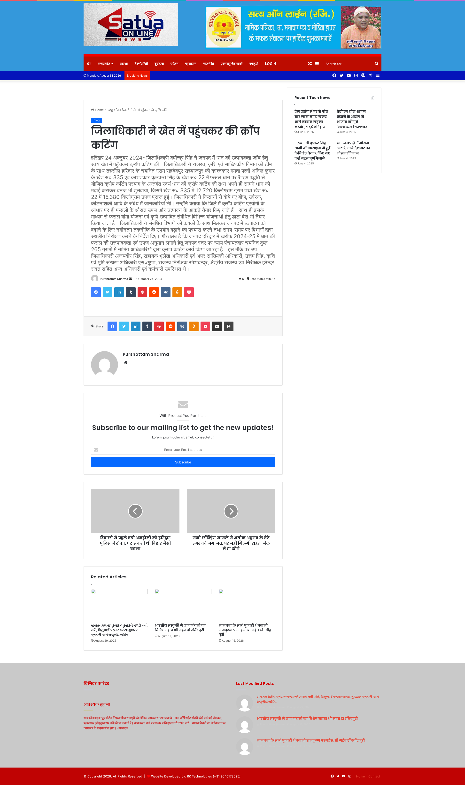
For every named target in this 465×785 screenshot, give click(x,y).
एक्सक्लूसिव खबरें (232, 63)
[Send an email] (130, 279)
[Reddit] (154, 292)
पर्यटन (174, 63)
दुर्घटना (159, 63)
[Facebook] (96, 292)
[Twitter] (107, 292)
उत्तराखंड (104, 63)
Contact (374, 776)
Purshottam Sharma (114, 279)
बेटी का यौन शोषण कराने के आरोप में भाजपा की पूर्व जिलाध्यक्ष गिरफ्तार (352, 119)
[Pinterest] (142, 292)
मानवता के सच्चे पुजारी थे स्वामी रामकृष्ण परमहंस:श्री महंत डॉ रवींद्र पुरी (245, 630)
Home (99, 110)
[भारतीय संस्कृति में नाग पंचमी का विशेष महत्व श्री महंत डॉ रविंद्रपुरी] (183, 605)
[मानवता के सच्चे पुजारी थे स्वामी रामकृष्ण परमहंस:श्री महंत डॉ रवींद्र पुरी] (247, 605)
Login (270, 63)
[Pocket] (189, 292)
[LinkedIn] (119, 292)
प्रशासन (190, 63)
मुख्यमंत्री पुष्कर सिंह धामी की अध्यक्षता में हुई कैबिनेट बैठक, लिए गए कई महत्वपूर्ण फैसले (312, 151)
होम (89, 63)
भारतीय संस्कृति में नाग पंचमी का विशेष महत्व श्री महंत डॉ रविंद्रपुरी (180, 627)
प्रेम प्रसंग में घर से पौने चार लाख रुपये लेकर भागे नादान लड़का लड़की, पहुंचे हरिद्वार (311, 119)
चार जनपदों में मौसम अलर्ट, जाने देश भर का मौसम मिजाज (353, 148)
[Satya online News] (131, 24)
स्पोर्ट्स (253, 63)
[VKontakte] (165, 292)
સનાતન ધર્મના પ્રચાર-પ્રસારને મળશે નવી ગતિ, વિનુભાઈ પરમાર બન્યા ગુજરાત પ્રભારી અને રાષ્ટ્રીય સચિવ (119, 630)
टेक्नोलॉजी (141, 63)
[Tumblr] (131, 292)
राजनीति (208, 63)
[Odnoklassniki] (177, 292)
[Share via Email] (217, 326)
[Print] (228, 326)
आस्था (124, 63)
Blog (110, 110)
